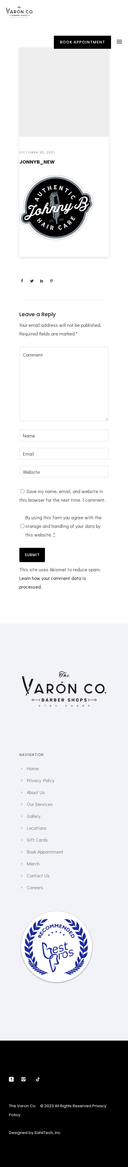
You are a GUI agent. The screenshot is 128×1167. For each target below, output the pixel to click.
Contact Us (38, 875)
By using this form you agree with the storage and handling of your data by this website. (63, 526)
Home (33, 768)
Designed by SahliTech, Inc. (35, 1132)
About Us (36, 792)
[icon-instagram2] (25, 1079)
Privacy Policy (40, 780)
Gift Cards (37, 840)
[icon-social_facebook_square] (13, 1079)
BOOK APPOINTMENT (82, 42)
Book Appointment (45, 851)
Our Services (40, 804)
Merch (33, 863)
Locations (36, 828)
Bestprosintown (56, 923)
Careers (35, 887)
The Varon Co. (22, 1106)
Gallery (33, 816)
